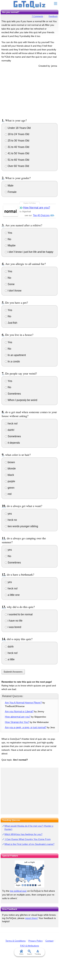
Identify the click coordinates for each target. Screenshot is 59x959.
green (10, 487)
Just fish (12, 322)
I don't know (14, 290)
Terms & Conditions (15, 940)
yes (9, 513)
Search (29, 954)
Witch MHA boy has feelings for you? (23, 834)
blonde (11, 468)
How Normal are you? (36, 207)
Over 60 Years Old (18, 166)
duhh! (10, 430)
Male (10, 185)
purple (11, 481)
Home (21, 954)
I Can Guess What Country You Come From (27, 839)
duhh (10, 646)
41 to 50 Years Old (18, 153)
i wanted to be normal (20, 614)
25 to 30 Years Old (18, 140)
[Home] (30, 4)
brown (11, 462)
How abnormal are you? (17, 716)
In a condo (13, 361)
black (10, 475)
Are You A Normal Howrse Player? (23, 702)
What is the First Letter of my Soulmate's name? (29, 844)
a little (11, 659)
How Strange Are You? (17, 722)
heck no (12, 519)
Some (11, 284)
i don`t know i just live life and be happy (30, 251)
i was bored (14, 627)
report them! (31, 918)
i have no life (14, 620)
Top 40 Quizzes (41, 215)
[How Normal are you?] (10, 210)
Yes (9, 232)
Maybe (11, 245)
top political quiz (18, 891)
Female (12, 192)
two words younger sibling (22, 526)
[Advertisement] (29, 92)
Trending (38, 954)
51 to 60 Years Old (18, 159)
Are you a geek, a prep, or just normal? (25, 727)
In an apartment (16, 355)
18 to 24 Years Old (18, 134)
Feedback (53, 16)
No (9, 239)
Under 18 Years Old (19, 128)
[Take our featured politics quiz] (29, 873)
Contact (49, 940)
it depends (13, 442)
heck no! (12, 423)
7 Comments (37, 16)
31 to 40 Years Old (18, 147)
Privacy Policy (35, 940)
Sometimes (14, 393)
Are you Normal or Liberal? (19, 711)
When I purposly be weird (22, 400)
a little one (13, 594)
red (9, 494)
